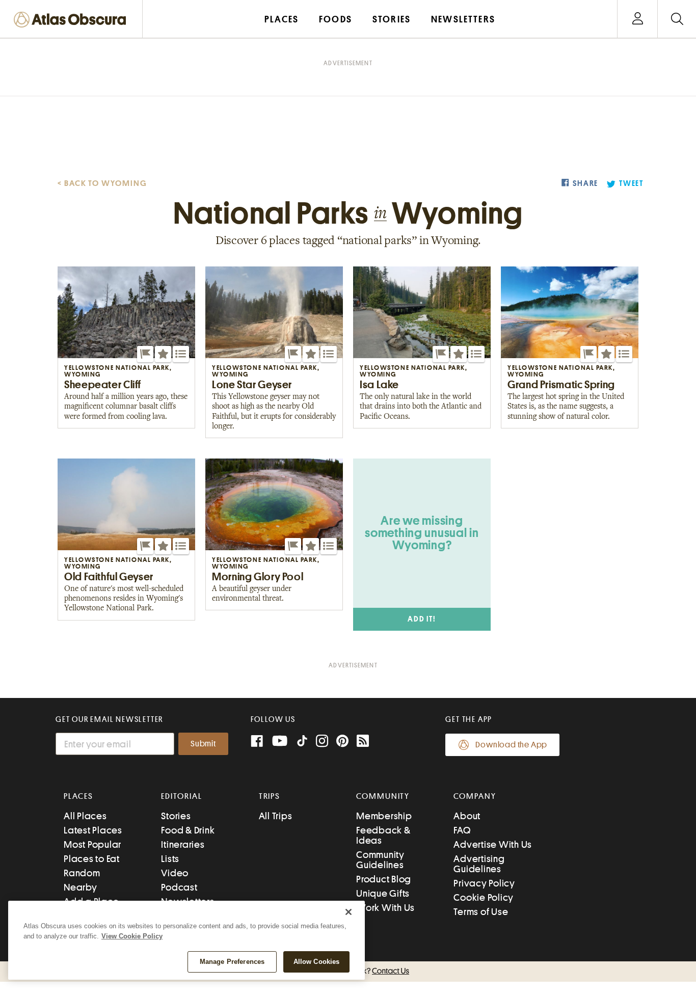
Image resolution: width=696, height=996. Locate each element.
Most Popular (92, 844)
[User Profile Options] (637, 19)
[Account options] (637, 19)
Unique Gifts (383, 893)
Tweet (631, 183)
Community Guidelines (380, 860)
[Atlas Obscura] (72, 20)
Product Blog (383, 879)
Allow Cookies (316, 961)
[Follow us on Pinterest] (342, 742)
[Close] (348, 912)
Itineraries (182, 844)
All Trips (275, 816)
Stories (176, 816)
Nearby (80, 887)
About (466, 816)
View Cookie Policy (132, 936)
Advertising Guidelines (478, 864)
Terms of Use (480, 912)
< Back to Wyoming (102, 183)
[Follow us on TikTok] (302, 743)
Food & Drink (188, 830)
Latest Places (93, 830)
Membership (384, 816)
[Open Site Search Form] (677, 19)
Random (82, 873)
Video (175, 873)
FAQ (461, 830)
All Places (85, 816)
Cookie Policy (483, 897)
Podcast (179, 887)
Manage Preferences (232, 961)
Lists (170, 859)
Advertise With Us (492, 844)
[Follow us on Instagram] (322, 742)
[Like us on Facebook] (257, 742)
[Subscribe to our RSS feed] (363, 742)
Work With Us (385, 907)
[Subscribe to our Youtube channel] (279, 742)
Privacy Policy (484, 883)
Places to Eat (92, 859)
